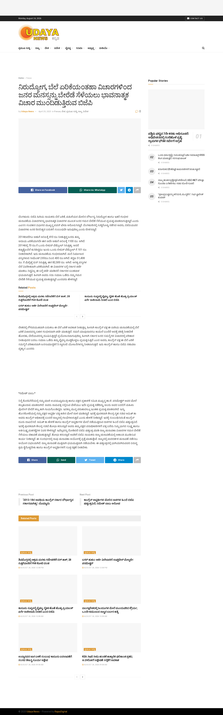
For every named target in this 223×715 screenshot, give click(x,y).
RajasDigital (61, 711)
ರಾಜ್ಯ (37, 48)
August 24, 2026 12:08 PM (32, 568)
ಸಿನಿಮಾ (79, 48)
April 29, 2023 (45, 111)
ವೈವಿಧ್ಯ (68, 48)
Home (21, 78)
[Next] (82, 316)
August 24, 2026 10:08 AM (31, 616)
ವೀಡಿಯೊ (103, 48)
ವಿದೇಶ (57, 48)
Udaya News (27, 111)
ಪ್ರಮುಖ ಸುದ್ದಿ (24, 48)
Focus (29, 78)
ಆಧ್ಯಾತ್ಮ (91, 48)
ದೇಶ (47, 48)
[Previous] (76, 316)
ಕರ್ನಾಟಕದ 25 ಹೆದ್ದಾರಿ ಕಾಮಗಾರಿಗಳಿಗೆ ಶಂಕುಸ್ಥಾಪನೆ (179, 169)
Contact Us (196, 18)
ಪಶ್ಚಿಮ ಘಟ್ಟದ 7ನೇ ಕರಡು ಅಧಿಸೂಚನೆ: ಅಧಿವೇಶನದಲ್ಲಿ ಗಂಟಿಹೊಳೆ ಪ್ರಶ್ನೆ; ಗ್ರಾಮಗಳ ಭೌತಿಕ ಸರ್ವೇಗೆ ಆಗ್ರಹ (168, 137)
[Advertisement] (111, 7)
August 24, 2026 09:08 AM (31, 665)
